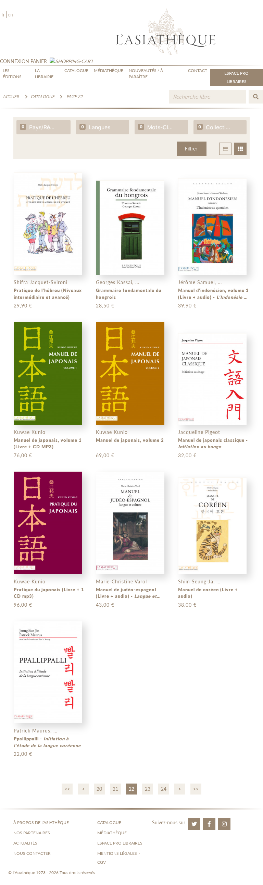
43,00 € (105, 605)
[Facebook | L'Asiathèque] (209, 824)
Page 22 (74, 96)
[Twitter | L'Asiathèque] (194, 824)
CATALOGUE (76, 70)
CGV (101, 862)
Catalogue (42, 96)
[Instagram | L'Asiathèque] (224, 824)
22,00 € (23, 754)
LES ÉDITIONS (12, 73)
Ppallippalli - (47, 742)
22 (131, 789)
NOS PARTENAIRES (31, 832)
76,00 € (23, 455)
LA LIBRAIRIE (44, 73)
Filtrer (191, 148)
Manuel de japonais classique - (213, 443)
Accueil (11, 96)
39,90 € (187, 305)
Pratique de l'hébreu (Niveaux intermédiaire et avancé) (48, 294)
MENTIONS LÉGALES (117, 853)
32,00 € (187, 455)
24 (163, 789)
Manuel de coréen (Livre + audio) (208, 593)
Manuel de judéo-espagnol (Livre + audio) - (126, 593)
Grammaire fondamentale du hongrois (128, 294)
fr (3, 14)
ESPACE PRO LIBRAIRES (119, 843)
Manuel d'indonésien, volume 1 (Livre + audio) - (213, 294)
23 (147, 789)
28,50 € (105, 305)
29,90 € (23, 305)
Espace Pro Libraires (236, 77)
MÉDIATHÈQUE (108, 70)
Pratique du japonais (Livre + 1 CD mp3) (49, 593)
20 (99, 789)
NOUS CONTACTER (32, 853)
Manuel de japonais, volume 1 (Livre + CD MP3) (48, 443)
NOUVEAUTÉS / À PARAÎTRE (146, 73)
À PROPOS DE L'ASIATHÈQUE (41, 822)
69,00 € (105, 455)
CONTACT (197, 70)
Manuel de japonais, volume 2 (130, 440)
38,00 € (187, 605)
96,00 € (23, 605)
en (10, 14)
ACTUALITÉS (25, 843)
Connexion (14, 61)
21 (115, 789)
